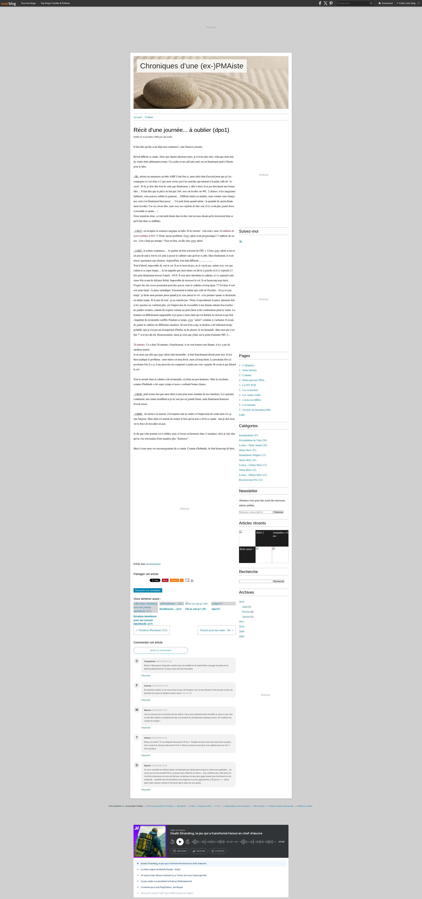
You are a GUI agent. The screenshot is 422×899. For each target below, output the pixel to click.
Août (244, 606)
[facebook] (320, 3)
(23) (247, 450)
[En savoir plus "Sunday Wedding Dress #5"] (280, 555)
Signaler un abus (205, 806)
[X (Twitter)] (325, 3)
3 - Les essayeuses (248, 390)
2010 (241, 626)
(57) (248, 435)
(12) (247, 470)
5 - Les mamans (247, 404)
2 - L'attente (245, 375)
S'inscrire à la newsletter (148, 590)
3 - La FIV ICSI (247, 385)
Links (242, 414)
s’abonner (181, 851)
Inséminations (153, 563)
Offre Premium (259, 806)
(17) (252, 455)
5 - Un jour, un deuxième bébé (255, 409)
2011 (241, 621)
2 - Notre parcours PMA (251, 380)
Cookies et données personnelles (281, 806)
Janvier (246, 616)
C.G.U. (218, 806)
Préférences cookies (305, 806)
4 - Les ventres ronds (250, 394)
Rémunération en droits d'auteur (237, 806)
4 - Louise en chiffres (250, 399)
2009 (241, 631)
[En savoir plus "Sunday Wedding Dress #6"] (264, 555)
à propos (219, 851)
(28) (253, 445)
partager (200, 851)
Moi (123, 806)
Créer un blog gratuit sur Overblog (159, 806)
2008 (241, 636)
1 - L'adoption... (247, 365)
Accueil (138, 117)
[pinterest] (331, 3)
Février (246, 611)
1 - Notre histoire (248, 370)
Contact (149, 117)
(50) (253, 440)
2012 (241, 601)
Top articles (181, 806)
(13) (253, 465)
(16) (247, 460)
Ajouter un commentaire (160, 650)
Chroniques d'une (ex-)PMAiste (191, 66)
